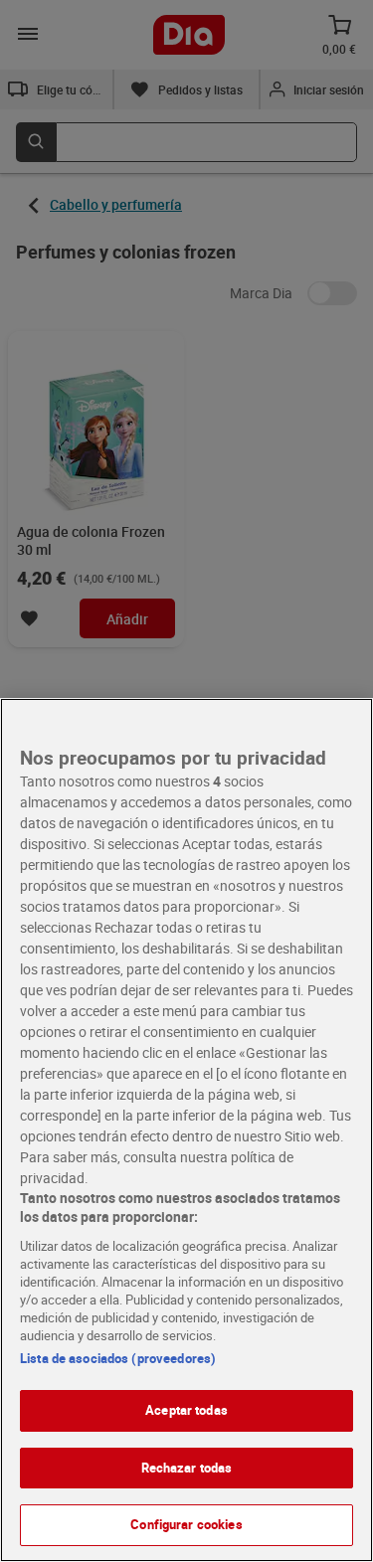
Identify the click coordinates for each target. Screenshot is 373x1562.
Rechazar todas (187, 1467)
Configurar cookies (186, 1524)
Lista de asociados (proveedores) (118, 1358)
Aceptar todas (186, 1410)
